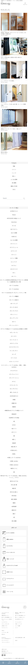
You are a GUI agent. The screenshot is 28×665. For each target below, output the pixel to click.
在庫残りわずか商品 (14, 417)
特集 (14, 166)
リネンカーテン (14, 385)
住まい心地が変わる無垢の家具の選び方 (11, 57)
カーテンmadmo (14, 285)
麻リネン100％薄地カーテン (7, 617)
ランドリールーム (14, 378)
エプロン (14, 265)
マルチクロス (14, 370)
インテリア (14, 262)
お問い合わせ (4, 649)
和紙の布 (14, 403)
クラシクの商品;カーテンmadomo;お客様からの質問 (14, 329)
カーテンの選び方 (14, 300)
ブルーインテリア (14, 361)
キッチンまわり (14, 307)
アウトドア (14, 251)
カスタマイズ (14, 269)
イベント (14, 169)
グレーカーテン (14, 332)
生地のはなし (14, 450)
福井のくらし (14, 468)
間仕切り (14, 510)
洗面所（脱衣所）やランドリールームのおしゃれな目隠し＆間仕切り (13, 33)
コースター (14, 336)
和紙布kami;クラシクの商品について (14, 410)
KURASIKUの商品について (14, 218)
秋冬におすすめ (14, 481)
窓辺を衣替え (4, 152)
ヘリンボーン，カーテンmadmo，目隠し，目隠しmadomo (14, 366)
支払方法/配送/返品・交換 (20, 637)
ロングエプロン (14, 388)
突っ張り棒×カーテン (19, 619)
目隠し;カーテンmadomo (14, 457)
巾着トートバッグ (18, 623)
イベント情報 (14, 258)
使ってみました (14, 392)
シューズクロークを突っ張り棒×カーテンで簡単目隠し (13, 104)
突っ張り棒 (14, 484)
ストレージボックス (5, 623)
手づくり (14, 432)
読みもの (3, 634)
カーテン (14, 276)
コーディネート (14, 339)
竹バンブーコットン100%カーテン (7, 620)
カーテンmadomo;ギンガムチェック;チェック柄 (14, 292)
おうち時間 (14, 233)
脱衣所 (14, 488)
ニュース (14, 173)
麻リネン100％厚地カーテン (20, 615)
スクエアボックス (14, 347)
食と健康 (14, 182)
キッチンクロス (14, 311)
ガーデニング (14, 303)
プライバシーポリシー (6, 642)
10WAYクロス (14, 211)
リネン (14, 381)
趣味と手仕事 (14, 186)
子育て (14, 189)
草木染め (14, 495)
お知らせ (14, 236)
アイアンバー (14, 243)
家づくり (14, 428)
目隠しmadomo (14, 465)
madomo (14, 222)
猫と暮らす (14, 446)
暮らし (14, 176)
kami (14, 214)
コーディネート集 (5, 632)
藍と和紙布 (14, 499)
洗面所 (14, 443)
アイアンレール (14, 247)
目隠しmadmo (14, 461)
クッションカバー (14, 325)
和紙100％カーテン (5, 615)
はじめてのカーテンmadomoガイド (6, 638)
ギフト (14, 321)
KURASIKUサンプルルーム (7, 653)
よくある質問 (14, 179)
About (3, 630)
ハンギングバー (14, 350)
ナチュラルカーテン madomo (5, 613)
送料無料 (14, 506)
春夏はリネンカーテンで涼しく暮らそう (11, 129)
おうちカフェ (14, 229)
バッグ (14, 354)
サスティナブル (14, 343)
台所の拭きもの (14, 396)
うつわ (14, 225)
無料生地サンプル (5, 651)
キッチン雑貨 (17, 625)
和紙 (14, 399)
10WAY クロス (4, 625)
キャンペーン (14, 314)
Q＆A (16, 640)
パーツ (16, 627)
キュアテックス (14, 318)
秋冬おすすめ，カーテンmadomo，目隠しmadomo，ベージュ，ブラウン (14, 476)
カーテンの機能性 (14, 296)
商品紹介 (14, 414)
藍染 (14, 503)
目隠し (14, 454)
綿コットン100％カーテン (20, 617)
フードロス (14, 358)
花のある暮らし (14, 492)
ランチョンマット (14, 374)
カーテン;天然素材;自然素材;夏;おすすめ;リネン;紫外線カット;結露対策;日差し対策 (14, 281)
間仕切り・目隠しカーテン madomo (20, 613)
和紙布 (14, 407)
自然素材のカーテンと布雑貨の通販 (14, 658)
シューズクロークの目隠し (8, 81)
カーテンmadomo (14, 289)
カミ (14, 272)
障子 (14, 513)
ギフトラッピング (5, 640)
